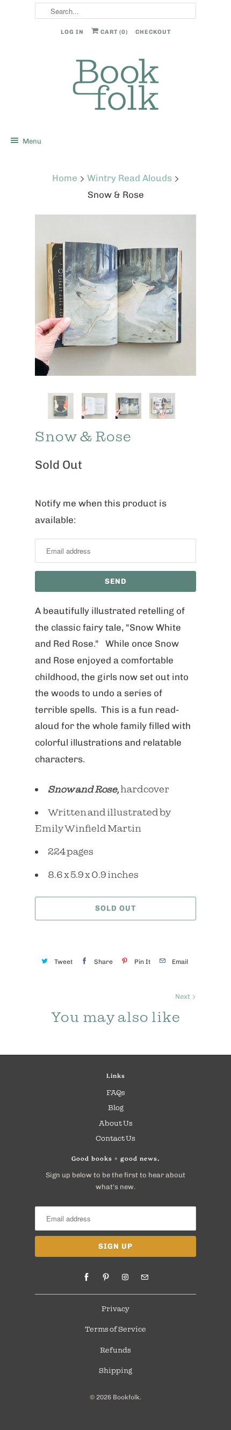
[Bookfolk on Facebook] (86, 1277)
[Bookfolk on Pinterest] (106, 1277)
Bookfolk (126, 1397)
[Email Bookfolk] (144, 1277)
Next (183, 996)
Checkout (153, 31)
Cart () (113, 31)
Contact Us (115, 1138)
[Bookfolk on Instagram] (125, 1277)
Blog (116, 1107)
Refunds (115, 1350)
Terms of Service (115, 1329)
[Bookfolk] (115, 86)
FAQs (115, 1092)
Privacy (115, 1308)
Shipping (115, 1370)
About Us (116, 1123)
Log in (72, 31)
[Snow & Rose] (115, 295)
